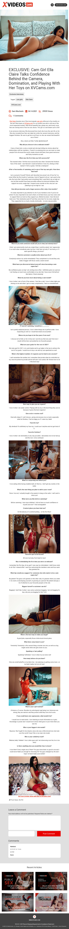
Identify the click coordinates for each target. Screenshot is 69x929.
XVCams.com (16, 105)
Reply (12, 855)
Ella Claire (29, 99)
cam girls (19, 99)
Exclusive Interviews (17, 94)
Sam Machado (18, 111)
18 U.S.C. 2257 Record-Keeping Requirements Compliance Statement (34, 924)
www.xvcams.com (61, 5)
